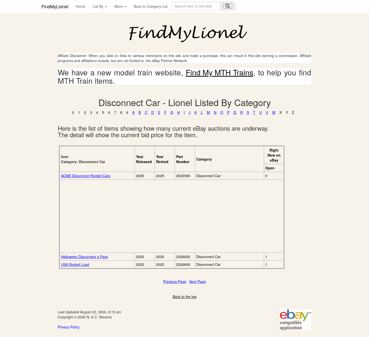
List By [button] (98, 6)
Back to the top (185, 296)
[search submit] (227, 6)
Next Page (197, 281)
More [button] (119, 6)
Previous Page (174, 281)
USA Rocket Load (75, 264)
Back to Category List (151, 6)
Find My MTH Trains (219, 72)
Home (80, 6)
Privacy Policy (69, 326)
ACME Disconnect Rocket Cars (85, 175)
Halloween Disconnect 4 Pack (84, 256)
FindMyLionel (54, 6)
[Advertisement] (117, 216)
